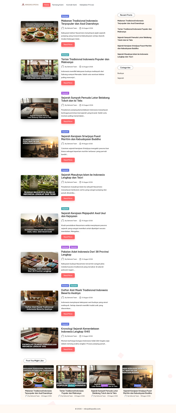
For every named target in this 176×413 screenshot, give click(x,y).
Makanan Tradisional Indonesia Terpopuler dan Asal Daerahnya (80, 22)
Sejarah (65, 93)
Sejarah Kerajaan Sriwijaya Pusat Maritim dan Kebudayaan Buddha (81, 138)
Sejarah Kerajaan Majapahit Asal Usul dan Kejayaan (83, 215)
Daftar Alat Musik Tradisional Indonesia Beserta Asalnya (84, 292)
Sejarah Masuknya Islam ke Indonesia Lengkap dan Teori (83, 176)
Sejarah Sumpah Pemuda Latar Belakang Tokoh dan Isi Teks (85, 99)
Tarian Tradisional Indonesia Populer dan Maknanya (85, 61)
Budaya (65, 16)
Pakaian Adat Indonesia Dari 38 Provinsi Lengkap (85, 253)
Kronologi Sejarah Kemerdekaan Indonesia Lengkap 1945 (80, 330)
